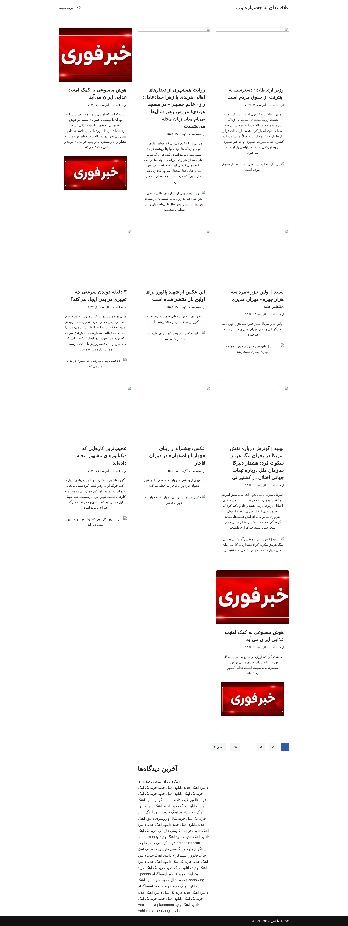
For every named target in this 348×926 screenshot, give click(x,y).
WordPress (259, 921)
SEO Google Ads (166, 911)
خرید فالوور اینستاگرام (189, 855)
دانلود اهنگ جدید (196, 788)
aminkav (275, 105)
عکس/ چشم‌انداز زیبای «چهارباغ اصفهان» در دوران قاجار (177, 456)
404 (79, 7)
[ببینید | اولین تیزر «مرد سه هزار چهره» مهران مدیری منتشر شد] (252, 257)
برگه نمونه (66, 7)
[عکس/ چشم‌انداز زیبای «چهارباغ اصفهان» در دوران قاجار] (174, 413)
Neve (285, 921)
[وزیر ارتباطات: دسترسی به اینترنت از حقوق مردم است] (252, 55)
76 (235, 747)
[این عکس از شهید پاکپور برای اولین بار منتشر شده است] (174, 257)
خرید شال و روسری (170, 818)
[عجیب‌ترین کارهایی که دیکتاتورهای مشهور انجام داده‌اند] (95, 413)
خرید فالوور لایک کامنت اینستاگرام (181, 800)
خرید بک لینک (147, 788)
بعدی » (218, 747)
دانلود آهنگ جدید (150, 812)
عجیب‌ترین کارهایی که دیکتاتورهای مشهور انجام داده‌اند (101, 456)
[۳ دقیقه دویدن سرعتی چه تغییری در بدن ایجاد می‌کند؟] (95, 257)
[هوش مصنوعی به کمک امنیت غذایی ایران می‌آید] (95, 55)
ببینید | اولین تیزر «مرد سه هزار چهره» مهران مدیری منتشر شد (257, 299)
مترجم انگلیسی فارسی (175, 831)
